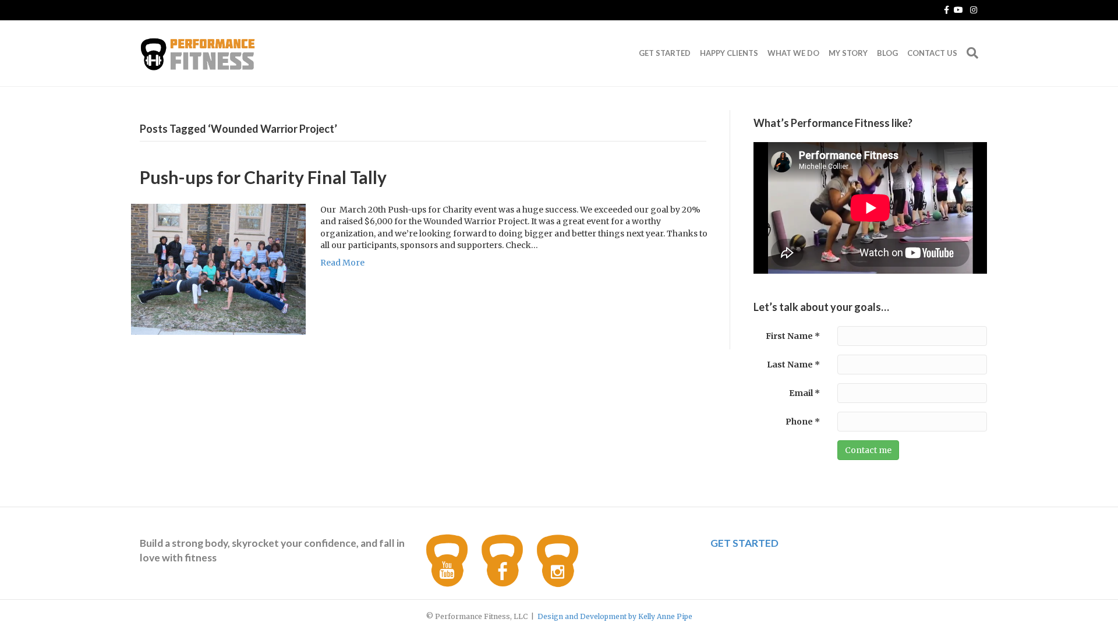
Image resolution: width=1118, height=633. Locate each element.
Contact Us (932, 53)
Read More (342, 262)
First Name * (793, 336)
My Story (848, 53)
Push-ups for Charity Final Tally (263, 177)
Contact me (868, 450)
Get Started (665, 53)
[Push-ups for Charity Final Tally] (218, 268)
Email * (804, 393)
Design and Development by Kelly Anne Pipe (614, 616)
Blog (887, 53)
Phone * (803, 421)
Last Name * (793, 364)
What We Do (793, 53)
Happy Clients (729, 53)
